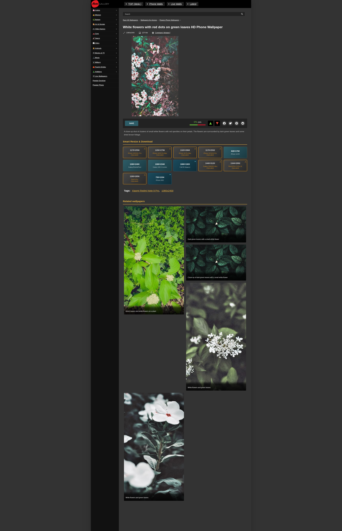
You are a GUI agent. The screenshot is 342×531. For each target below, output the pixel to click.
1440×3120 (210, 163)
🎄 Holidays (97, 72)
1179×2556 (134, 150)
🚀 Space (96, 38)
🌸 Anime (96, 10)
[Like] (210, 123)
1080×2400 (134, 164)
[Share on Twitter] (230, 123)
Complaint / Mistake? (162, 33)
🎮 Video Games (99, 29)
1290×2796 (160, 150)
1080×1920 (185, 164)
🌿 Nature (96, 20)
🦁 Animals (97, 48)
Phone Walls (156, 4)
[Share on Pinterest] (236, 123)
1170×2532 (210, 150)
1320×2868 (185, 150)
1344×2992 (235, 163)
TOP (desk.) (134, 4)
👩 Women (97, 15)
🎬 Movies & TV (99, 53)
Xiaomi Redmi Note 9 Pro (145, 190)
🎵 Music (96, 58)
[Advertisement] (219, 55)
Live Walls (176, 4)
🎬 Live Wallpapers (100, 76)
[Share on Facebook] (224, 123)
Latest (193, 4)
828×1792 (235, 151)
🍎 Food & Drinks (99, 67)
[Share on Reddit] (242, 123)
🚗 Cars (96, 34)
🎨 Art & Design (99, 24)
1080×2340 (160, 164)
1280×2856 (134, 176)
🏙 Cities (96, 43)
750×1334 (160, 177)
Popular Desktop (99, 81)
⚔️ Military (97, 62)
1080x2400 (167, 190)
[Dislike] (217, 123)
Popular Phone (98, 85)
